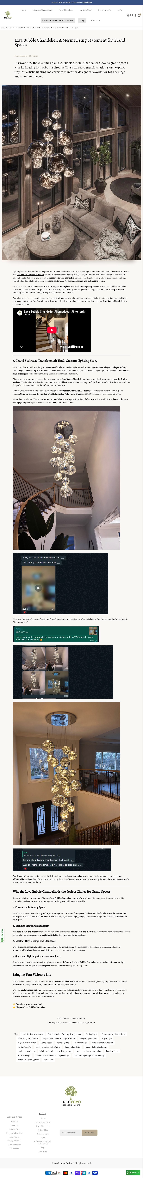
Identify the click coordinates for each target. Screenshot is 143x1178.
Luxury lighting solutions (96, 1047)
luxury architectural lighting (48, 1047)
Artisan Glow (85, 10)
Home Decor (46, 1042)
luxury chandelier (73, 1047)
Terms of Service (14, 1145)
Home (23, 10)
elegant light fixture (88, 1038)
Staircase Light (24, 1055)
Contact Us (14, 1125)
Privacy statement (14, 1141)
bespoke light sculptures (32, 1034)
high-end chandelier (27, 1042)
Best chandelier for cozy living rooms (64, 1034)
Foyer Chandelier (66, 10)
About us (14, 1121)
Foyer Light (107, 1038)
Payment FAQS (14, 1129)
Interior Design (80, 1042)
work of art (48, 1059)
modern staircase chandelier (88, 1051)
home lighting (63, 1042)
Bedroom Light (104, 10)
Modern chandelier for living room (55, 1051)
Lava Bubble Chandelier (102, 1042)
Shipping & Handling (14, 1133)
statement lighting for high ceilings (89, 1055)
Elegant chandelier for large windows (59, 1038)
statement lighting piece (28, 1059)
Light (120, 10)
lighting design (24, 1047)
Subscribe (89, 1132)
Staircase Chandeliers (42, 10)
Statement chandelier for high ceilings (52, 1055)
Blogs (82, 20)
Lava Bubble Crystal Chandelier (77, 63)
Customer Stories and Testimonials (57, 20)
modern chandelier (26, 1051)
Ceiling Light (91, 1034)
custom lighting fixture (28, 1038)
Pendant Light (112, 1051)
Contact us (96, 20)
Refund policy (14, 1137)
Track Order (14, 1148)
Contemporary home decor (114, 1034)
